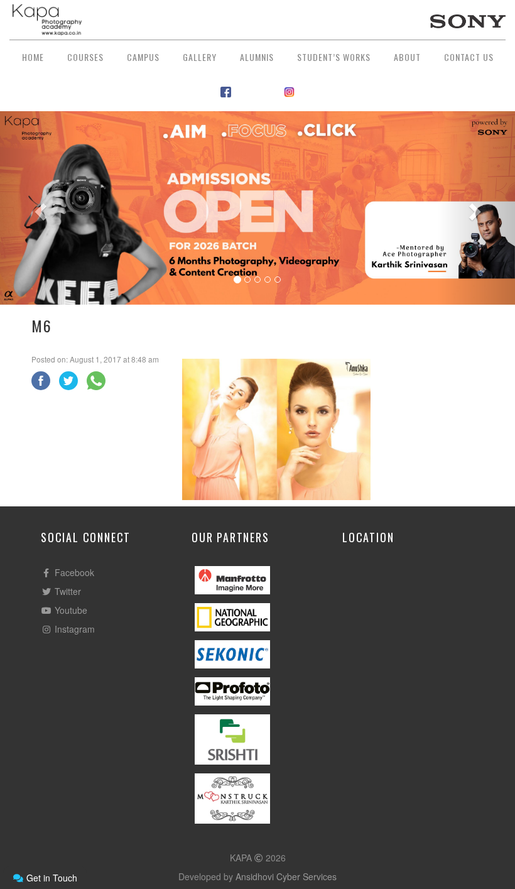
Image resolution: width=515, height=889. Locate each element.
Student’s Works (334, 56)
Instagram (73, 629)
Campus (143, 56)
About (407, 56)
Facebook (73, 572)
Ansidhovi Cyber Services (286, 876)
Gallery (200, 56)
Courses (85, 56)
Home (33, 56)
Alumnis (257, 56)
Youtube (69, 610)
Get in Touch (50, 877)
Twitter (66, 591)
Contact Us (469, 56)
